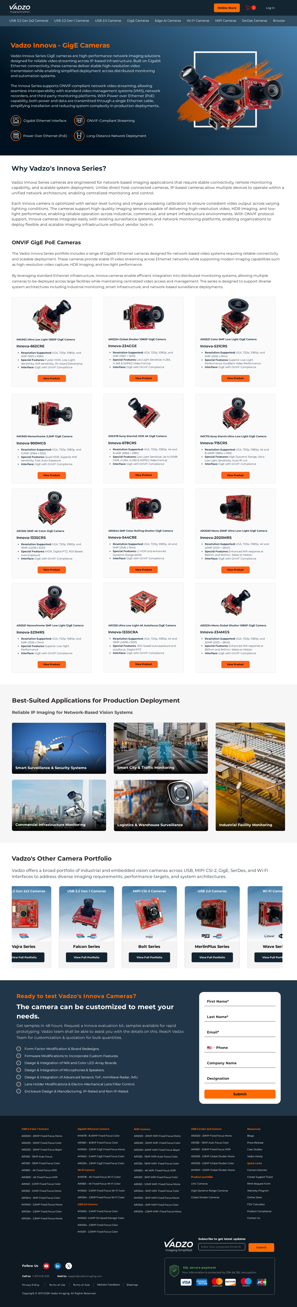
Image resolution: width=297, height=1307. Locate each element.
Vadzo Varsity (255, 1156)
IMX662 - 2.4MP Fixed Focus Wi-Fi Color (101, 1190)
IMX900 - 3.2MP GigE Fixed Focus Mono (101, 1149)
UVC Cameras (199, 1183)
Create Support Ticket (260, 1176)
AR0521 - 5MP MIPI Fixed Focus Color (156, 1177)
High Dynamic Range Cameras (209, 1190)
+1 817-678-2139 (40, 1276)
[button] (251, 7)
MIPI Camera (142, 1129)
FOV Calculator (256, 1204)
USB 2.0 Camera (88, 1204)
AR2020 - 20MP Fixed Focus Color (42, 1142)
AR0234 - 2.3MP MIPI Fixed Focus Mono (157, 1211)
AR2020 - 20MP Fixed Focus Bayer (42, 1149)
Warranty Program (258, 1190)
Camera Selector (257, 1170)
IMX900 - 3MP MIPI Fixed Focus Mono (156, 1197)
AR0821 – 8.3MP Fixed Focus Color (98, 1142)
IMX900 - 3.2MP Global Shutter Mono (213, 1170)
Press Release (255, 1142)
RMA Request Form (259, 1183)
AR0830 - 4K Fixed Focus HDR (39, 1177)
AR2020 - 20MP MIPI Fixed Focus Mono (157, 1135)
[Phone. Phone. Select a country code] (211, 1048)
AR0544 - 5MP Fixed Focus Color (41, 1197)
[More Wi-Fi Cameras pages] (214, 21)
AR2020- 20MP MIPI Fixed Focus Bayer (157, 1149)
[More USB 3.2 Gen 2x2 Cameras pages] (53, 21)
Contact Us (253, 1218)
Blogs (250, 1135)
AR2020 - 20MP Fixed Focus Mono (42, 1135)
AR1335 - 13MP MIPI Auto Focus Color (156, 1156)
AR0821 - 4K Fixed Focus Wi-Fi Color (99, 1183)
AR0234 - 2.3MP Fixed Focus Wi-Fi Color (101, 1197)
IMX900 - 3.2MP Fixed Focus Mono (42, 1204)
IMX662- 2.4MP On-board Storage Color (101, 1218)
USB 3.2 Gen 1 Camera (35, 1128)
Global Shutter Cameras (205, 1197)
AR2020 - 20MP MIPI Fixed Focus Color (157, 1142)
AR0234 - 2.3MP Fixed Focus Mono (42, 1218)
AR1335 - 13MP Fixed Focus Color (41, 1163)
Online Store (254, 1197)
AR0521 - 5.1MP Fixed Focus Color (41, 1183)
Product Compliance (259, 1211)
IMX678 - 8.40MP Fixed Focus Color (99, 1135)
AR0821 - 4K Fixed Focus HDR (39, 1170)
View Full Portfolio (58, 957)
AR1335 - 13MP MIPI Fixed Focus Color (156, 1163)
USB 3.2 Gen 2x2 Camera (206, 1128)
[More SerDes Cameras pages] (272, 21)
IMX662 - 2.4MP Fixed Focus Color (98, 1211)
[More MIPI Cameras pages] (241, 21)
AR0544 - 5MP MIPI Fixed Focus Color (157, 1190)
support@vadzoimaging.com (85, 1276)
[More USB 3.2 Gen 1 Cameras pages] (94, 21)
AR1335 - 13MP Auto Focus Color (210, 1142)
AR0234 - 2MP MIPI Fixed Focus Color (156, 1204)
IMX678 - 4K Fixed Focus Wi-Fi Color (99, 1176)
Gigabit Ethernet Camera (93, 1128)
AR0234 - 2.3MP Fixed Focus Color (42, 1211)
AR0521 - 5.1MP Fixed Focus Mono (41, 1190)
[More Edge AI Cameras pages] (185, 21)
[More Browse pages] (289, 21)
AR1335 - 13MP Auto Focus (37, 1156)
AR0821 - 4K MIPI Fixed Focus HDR (155, 1170)
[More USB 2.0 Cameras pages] (126, 21)
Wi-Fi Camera (86, 1170)
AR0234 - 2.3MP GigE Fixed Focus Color (101, 1163)
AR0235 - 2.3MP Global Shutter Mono (213, 1156)
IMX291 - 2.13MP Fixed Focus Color (98, 1231)
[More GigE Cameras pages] (153, 21)
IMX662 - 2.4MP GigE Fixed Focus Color (101, 1156)
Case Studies (254, 1149)
